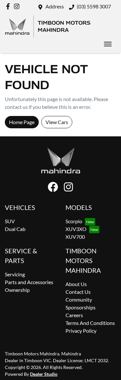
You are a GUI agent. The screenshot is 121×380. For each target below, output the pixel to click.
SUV (10, 221)
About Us (76, 284)
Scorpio (74, 221)
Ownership (17, 290)
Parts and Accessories (29, 282)
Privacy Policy (81, 331)
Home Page (22, 122)
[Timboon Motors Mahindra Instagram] (18, 6)
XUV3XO (76, 229)
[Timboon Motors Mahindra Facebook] (9, 6)
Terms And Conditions (90, 323)
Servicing (15, 274)
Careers (74, 315)
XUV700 (75, 237)
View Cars (56, 122)
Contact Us (78, 292)
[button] (108, 44)
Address (54, 6)
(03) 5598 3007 (94, 6)
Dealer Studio (43, 374)
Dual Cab (15, 229)
